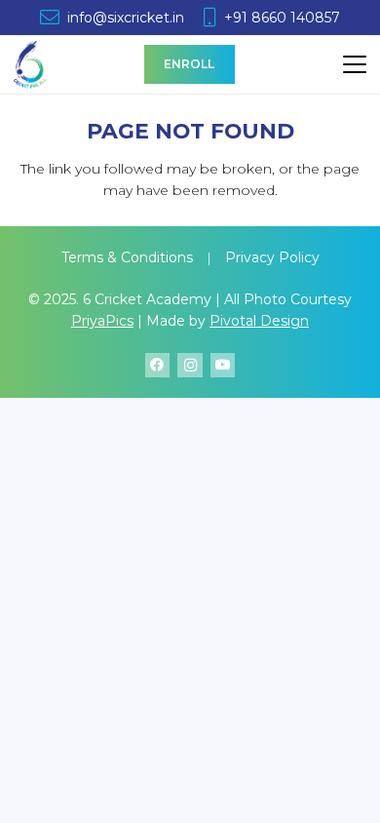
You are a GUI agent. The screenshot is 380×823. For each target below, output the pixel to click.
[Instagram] (189, 365)
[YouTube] (222, 365)
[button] (354, 64)
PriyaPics (102, 321)
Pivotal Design (259, 321)
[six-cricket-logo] (30, 64)
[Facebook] (157, 365)
